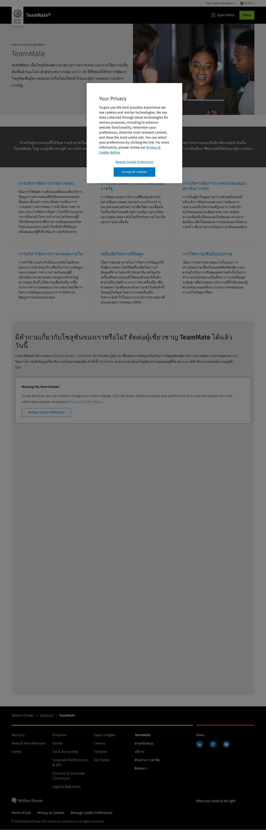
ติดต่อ (247, 15)
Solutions (46, 715)
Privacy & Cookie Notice (85, 402)
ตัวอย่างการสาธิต (147, 760)
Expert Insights (104, 735)
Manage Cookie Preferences (46, 412)
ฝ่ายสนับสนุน (144, 743)
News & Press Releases (29, 743)
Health (58, 743)
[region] (134, 133)
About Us (18, 735)
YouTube (226, 744)
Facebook (213, 744)
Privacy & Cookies (50, 813)
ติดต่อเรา (141, 768)
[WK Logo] (27, 800)
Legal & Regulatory (67, 787)
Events (16, 752)
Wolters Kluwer (23, 715)
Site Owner (102, 760)
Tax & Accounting (65, 752)
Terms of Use (21, 813)
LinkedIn (199, 744)
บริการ (139, 752)
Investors (100, 752)
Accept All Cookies (134, 172)
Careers (99, 743)
